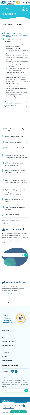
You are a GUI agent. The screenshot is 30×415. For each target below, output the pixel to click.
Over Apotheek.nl (7, 345)
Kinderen (19, 25)
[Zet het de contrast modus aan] (26, 2)
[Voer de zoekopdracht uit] (26, 255)
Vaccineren (5, 352)
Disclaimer (5, 223)
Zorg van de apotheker (9, 338)
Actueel (4, 356)
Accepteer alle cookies (18, 412)
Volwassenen (8, 25)
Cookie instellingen (8, 408)
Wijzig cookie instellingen (10, 365)
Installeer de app (7, 360)
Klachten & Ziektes (8, 334)
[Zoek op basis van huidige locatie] (22, 255)
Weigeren (5, 412)
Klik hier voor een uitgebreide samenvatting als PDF (15, 104)
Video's (4, 349)
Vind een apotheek (8, 341)
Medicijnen (5, 330)
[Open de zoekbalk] (23, 2)
